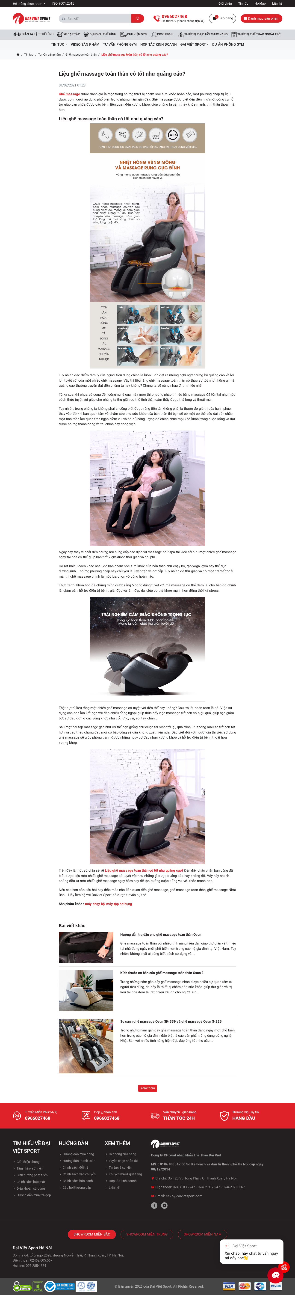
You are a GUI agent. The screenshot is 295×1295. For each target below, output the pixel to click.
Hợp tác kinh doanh (122, 1181)
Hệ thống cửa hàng (122, 1154)
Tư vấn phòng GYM (120, 44)
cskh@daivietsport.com (184, 1196)
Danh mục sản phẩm (263, 18)
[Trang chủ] (17, 54)
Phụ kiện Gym (137, 34)
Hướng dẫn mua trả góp (33, 1195)
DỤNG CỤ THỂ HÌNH (102, 34)
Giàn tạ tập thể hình (37, 34)
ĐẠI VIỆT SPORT (193, 44)
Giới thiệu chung (28, 1162)
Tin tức (243, 3)
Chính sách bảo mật (30, 1182)
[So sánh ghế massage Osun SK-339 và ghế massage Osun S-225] (86, 1046)
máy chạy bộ (95, 904)
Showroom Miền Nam (202, 1234)
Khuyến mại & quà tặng (125, 1174)
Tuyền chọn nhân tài (123, 1161)
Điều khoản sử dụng (30, 1188)
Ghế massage (69, 94)
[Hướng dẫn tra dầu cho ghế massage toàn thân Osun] (86, 947)
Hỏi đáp (260, 3)
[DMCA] (38, 1286)
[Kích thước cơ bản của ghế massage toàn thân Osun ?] (86, 990)
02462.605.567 (234, 1187)
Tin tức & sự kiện (120, 1167)
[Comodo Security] (22, 1286)
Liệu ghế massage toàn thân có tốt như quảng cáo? (144, 870)
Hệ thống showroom (28, 4)
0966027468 (37, 1118)
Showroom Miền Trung (147, 1234)
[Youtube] (164, 1205)
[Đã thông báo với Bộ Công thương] (60, 1286)
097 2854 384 (36, 1266)
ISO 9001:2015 (63, 3)
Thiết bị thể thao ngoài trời (259, 34)
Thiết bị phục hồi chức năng (206, 34)
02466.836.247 (184, 1187)
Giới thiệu (225, 3)
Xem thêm (147, 1088)
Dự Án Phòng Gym (228, 44)
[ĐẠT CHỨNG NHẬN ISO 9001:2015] (86, 1286)
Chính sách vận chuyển (79, 1174)
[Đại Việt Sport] (31, 18)
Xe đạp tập (71, 34)
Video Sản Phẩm (85, 44)
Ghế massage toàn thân (81, 54)
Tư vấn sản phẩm (49, 54)
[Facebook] (154, 1205)
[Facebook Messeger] (284, 1267)
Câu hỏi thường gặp (76, 1187)
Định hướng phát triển (32, 1175)
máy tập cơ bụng (119, 904)
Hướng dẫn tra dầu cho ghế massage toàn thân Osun (160, 935)
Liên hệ (277, 3)
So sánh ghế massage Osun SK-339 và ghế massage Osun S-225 (171, 1021)
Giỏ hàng (224, 17)
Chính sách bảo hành (77, 1181)
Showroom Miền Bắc (92, 1234)
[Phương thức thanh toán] (252, 1286)
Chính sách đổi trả (75, 1167)
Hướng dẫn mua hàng (78, 1154)
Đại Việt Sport (160, 1286)
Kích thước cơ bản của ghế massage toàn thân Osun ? (161, 973)
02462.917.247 (209, 1187)
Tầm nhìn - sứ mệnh (30, 1168)
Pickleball (165, 34)
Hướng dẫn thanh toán (78, 1161)
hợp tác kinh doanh (158, 44)
